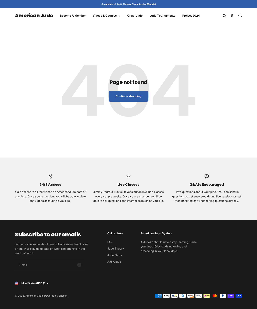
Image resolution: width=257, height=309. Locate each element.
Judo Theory (115, 248)
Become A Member (73, 15)
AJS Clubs (114, 261)
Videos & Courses (105, 15)
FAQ (110, 242)
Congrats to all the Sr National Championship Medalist (128, 4)
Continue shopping (128, 96)
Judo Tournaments (162, 15)
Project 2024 (191, 15)
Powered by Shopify (55, 295)
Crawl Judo (135, 15)
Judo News (114, 255)
